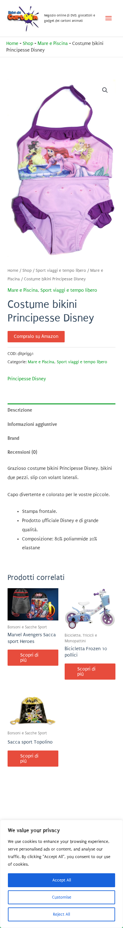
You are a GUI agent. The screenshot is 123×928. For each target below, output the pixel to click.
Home (12, 43)
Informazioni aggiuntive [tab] (32, 424)
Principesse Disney (27, 379)
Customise (61, 897)
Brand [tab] (13, 438)
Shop (28, 43)
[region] (61, 874)
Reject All (61, 914)
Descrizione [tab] (20, 410)
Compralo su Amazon (36, 336)
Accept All (61, 880)
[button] (105, 90)
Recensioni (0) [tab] (22, 452)
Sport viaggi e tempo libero (61, 270)
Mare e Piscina (53, 43)
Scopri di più (29, 657)
